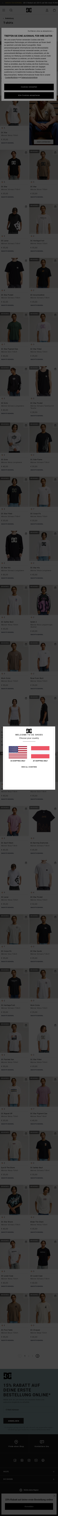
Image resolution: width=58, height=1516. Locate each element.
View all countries (29, 767)
